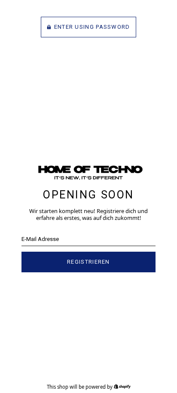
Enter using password (92, 27)
